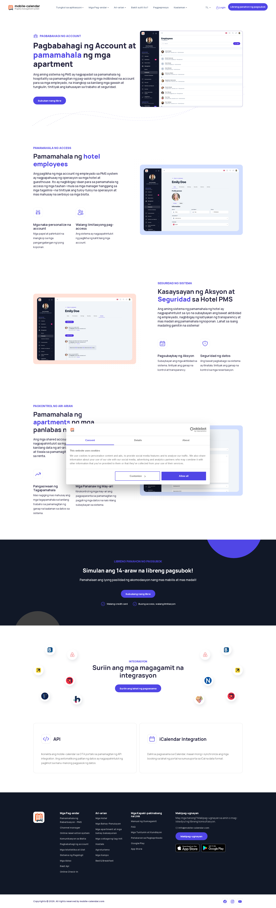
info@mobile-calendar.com (193, 827)
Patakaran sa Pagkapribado (146, 837)
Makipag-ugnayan (191, 836)
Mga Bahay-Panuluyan (108, 823)
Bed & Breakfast (105, 860)
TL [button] (207, 7)
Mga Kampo (102, 855)
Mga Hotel (101, 818)
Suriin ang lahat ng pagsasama (138, 688)
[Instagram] (232, 901)
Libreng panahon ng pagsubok (247, 6)
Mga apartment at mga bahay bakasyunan (109, 831)
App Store (136, 848)
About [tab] (185, 440)
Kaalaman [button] (179, 7)
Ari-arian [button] (119, 7)
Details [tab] (138, 440)
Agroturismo (103, 849)
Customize (136, 476)
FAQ (133, 826)
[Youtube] (240, 901)
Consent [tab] (90, 440)
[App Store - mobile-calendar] (187, 848)
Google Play (138, 843)
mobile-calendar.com (92, 901)
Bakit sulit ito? (139, 7)
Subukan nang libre (49, 100)
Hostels (100, 844)
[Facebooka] (225, 901)
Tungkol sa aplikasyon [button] (69, 7)
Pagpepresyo (161, 7)
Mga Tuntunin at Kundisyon (146, 832)
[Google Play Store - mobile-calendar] (213, 848)
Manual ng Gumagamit (144, 821)
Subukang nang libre (138, 594)
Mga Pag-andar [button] (98, 7)
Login (222, 7)
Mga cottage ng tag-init (109, 838)
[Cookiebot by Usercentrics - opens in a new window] (192, 429)
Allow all (183, 476)
